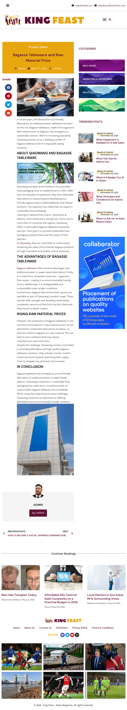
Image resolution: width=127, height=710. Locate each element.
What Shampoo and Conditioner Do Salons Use (109, 199)
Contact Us (45, 627)
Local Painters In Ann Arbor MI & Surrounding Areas (105, 596)
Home (16, 627)
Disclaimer (62, 627)
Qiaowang (25, 243)
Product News (38, 47)
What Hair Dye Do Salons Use (106, 160)
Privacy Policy (79, 627)
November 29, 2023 (109, 154)
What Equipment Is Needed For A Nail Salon (110, 141)
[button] (104, 19)
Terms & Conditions (103, 627)
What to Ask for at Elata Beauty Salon (110, 220)
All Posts (38, 512)
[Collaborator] (102, 327)
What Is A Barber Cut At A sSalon (110, 179)
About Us (29, 627)
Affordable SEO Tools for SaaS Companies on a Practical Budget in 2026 (61, 598)
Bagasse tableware (27, 268)
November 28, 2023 (109, 135)
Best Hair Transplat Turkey (19, 595)
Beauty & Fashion (105, 133)
